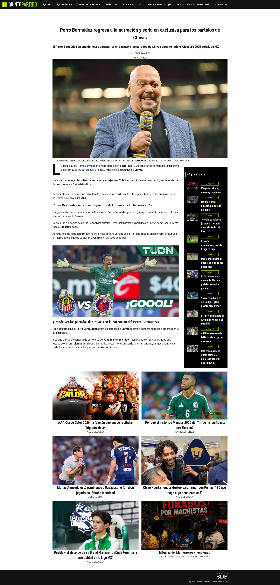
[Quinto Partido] (23, 4)
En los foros (221, 4)
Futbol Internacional (198, 4)
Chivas (152, 222)
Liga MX (46, 4)
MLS (179, 4)
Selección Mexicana (89, 4)
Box (140, 4)
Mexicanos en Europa (159, 4)
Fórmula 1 (128, 4)
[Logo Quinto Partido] (4, 4)
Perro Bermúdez (98, 343)
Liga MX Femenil (64, 4)
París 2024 (111, 4)
